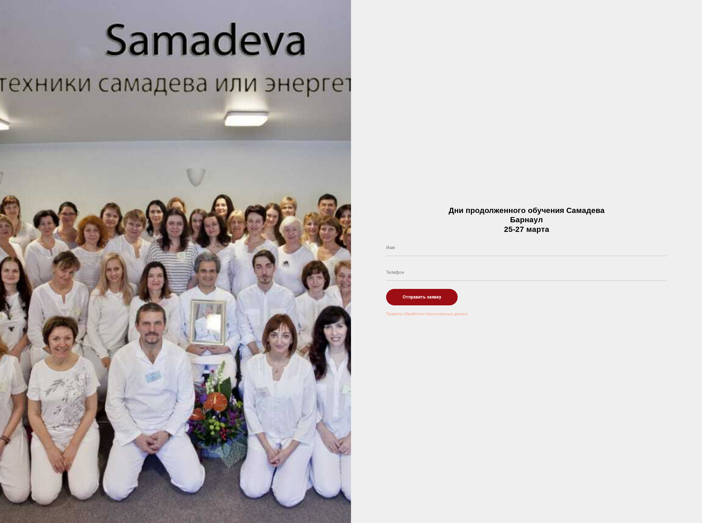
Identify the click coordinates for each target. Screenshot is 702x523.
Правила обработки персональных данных (427, 313)
